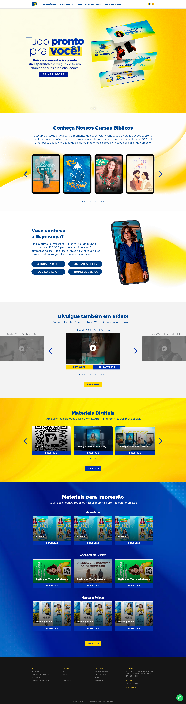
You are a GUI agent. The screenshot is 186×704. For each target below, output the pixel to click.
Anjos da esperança (101, 671)
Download (79, 367)
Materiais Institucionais (40, 674)
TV (64, 671)
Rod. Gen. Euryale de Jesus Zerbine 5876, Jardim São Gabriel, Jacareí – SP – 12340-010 (139, 673)
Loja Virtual (98, 680)
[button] (91, 108)
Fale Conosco (131, 687)
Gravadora (67, 680)
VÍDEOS (79, 4)
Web (65, 677)
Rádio (65, 674)
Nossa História (36, 671)
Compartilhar (106, 367)
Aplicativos (35, 677)
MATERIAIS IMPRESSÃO (93, 4)
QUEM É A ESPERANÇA (113, 4)
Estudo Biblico (100, 674)
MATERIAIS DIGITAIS (66, 4)
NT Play (97, 677)
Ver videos (93, 384)
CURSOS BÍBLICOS (49, 4)
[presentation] (24, 174)
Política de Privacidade (40, 680)
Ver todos (93, 468)
